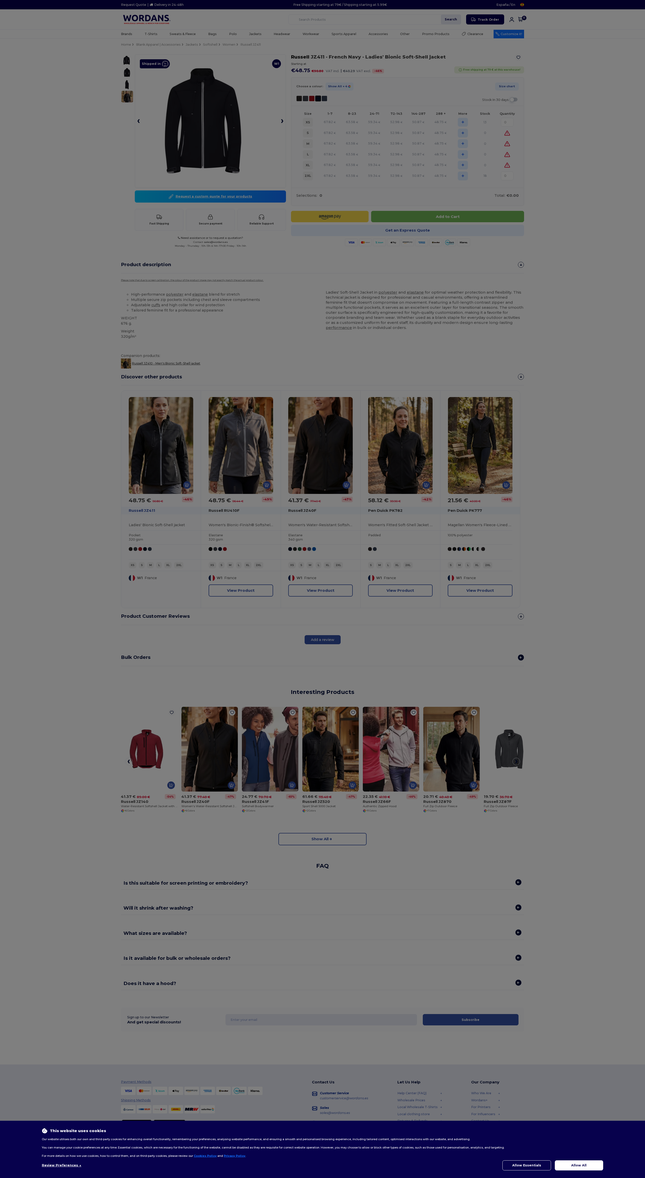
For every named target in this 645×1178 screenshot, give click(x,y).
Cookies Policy (205, 1156)
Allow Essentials (526, 1165)
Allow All (579, 1165)
